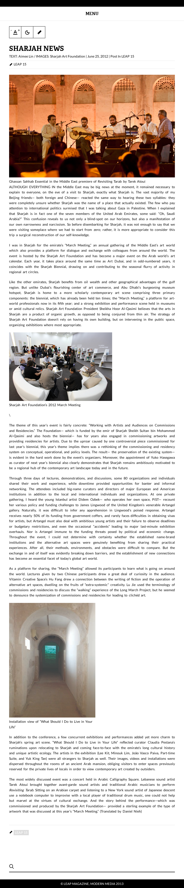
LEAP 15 (127, 56)
